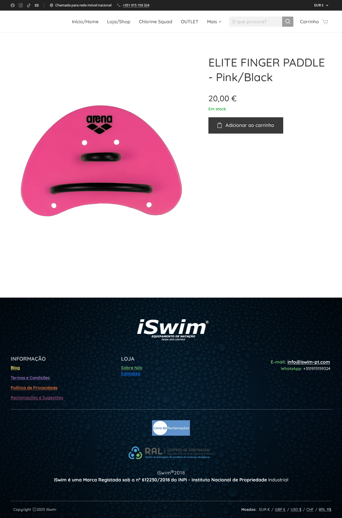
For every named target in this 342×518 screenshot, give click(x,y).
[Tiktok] (28, 5)
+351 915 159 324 (136, 5)
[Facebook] (12, 5)
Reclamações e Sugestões (37, 397)
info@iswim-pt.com (308, 362)
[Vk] (36, 5)
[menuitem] (87, 21)
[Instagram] (20, 5)
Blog (15, 367)
